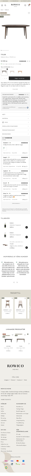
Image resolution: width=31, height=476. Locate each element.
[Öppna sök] (5, 5)
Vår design (3, 437)
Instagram (6, 380)
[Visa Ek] (20, 72)
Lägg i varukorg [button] (19, 78)
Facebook (19, 380)
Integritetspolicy (20, 420)
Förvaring (3, 418)
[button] (8, 271)
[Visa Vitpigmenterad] (12, 72)
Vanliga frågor (20, 409)
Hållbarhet (3, 435)
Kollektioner (4, 439)
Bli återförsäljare (20, 443)
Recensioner (6, 134)
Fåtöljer (3, 416)
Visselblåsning (20, 423)
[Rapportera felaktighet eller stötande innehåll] (26, 153)
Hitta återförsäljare (21, 445)
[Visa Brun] (4, 72)
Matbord (7, 9)
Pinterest (13, 380)
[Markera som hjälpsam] (23, 153)
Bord (2, 9)
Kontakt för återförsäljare (23, 436)
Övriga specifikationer (10, 126)
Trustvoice (4, 211)
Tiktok (25, 380)
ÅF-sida (18, 434)
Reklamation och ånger (22, 413)
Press (2, 442)
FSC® (6, 122)
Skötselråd (19, 416)
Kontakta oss (19, 406)
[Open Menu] (2, 5)
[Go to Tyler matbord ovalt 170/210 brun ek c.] (8, 50)
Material (5, 118)
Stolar (2, 409)
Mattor (2, 425)
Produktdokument (8, 130)
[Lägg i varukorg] (26, 227)
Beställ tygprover (20, 411)
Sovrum (3, 423)
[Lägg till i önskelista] (29, 13)
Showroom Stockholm (6, 451)
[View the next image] (30, 308)
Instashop (3, 449)
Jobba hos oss (4, 444)
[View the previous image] (1, 308)
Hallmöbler (4, 420)
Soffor (2, 411)
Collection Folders (5, 446)
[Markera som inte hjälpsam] (25, 153)
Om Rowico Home (5, 432)
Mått (3, 114)
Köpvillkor (19, 418)
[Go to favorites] (25, 5)
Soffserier (3, 413)
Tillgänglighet (19, 425)
